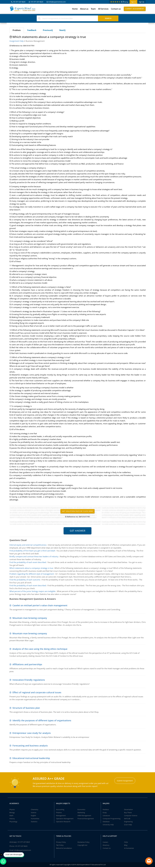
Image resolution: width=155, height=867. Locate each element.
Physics (12, 809)
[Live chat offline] (149, 861)
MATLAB (127, 818)
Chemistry (34, 809)
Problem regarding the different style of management (31, 574)
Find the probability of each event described (27, 562)
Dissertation (128, 809)
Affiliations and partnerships (27, 664)
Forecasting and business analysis (30, 745)
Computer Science (130, 815)
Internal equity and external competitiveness (27, 545)
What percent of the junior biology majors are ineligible (32, 591)
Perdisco (106, 809)
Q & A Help (128, 824)
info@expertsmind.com (57, 2)
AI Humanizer (129, 848)
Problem (17, 30)
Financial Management (86, 818)
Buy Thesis (128, 812)
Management (61, 815)
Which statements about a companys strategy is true (31, 568)
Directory (106, 845)
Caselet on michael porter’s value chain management (39, 605)
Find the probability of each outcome (24, 579)
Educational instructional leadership (31, 758)
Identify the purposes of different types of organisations (41, 720)
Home (75, 8)
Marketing (81, 812)
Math (11, 815)
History (12, 818)
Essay (105, 812)
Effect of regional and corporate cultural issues (36, 692)
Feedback (31, 30)
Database (106, 821)
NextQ (62, 30)
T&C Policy (60, 845)
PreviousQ (48, 30)
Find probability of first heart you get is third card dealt (32, 550)
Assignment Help (16, 41)
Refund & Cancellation (64, 848)
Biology (12, 812)
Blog (125, 845)
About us (84, 8)
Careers (105, 842)
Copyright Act (82, 845)
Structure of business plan (26, 707)
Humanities (35, 818)
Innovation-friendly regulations (28, 679)
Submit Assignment (134, 8)
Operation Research (63, 821)
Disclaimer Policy (83, 842)
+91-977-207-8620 (19, 2)
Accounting (60, 809)
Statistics (34, 821)
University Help (108, 824)
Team (93, 8)
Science (33, 812)
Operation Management (65, 818)
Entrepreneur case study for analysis (31, 733)
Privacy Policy (61, 842)
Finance (59, 812)
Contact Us (107, 848)
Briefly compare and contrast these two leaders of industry (33, 556)
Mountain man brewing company (29, 618)
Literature (106, 815)
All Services (103, 8)
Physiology (13, 821)
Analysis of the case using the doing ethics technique (39, 648)
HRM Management (84, 815)
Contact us (116, 8)
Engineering (128, 821)
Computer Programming (111, 818)
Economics (81, 809)
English (33, 815)
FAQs (126, 842)
